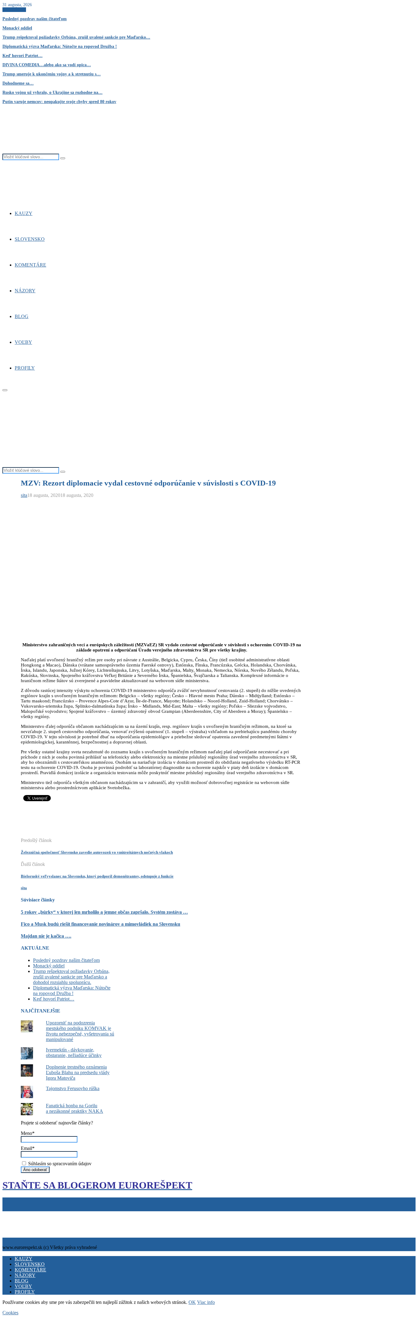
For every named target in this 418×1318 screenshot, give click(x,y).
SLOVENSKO (30, 239)
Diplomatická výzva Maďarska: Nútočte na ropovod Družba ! (59, 46)
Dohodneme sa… (18, 83)
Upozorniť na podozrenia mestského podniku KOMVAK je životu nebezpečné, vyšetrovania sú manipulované (80, 1031)
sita (24, 495)
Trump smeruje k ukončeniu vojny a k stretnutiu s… (51, 74)
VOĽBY (23, 342)
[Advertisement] (132, 822)
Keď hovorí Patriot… (22, 55)
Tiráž (8, 1213)
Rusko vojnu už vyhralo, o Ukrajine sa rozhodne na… (52, 92)
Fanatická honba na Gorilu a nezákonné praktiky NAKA (74, 1108)
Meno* (28, 1133)
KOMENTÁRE (30, 264)
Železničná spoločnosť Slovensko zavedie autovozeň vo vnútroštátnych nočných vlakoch (97, 852)
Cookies (32, 1213)
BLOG (21, 316)
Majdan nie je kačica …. (46, 936)
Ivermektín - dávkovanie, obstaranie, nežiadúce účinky (74, 1052)
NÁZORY (25, 290)
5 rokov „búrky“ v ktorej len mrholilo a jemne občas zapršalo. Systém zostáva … (104, 912)
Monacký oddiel (17, 28)
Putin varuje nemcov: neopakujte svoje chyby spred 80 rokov (59, 101)
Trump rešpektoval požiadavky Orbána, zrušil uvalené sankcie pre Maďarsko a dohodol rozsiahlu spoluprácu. (71, 977)
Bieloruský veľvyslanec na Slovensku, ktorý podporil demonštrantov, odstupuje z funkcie (97, 876)
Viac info (206, 1302)
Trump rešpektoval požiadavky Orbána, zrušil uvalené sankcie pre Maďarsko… (76, 37)
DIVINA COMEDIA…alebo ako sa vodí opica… (46, 65)
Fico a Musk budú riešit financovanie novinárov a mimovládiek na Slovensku (100, 924)
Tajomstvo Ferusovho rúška (72, 1088)
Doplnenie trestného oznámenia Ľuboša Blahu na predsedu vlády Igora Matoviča (78, 1072)
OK (192, 1302)
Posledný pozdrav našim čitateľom (34, 19)
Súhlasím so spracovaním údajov (59, 1163)
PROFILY (25, 368)
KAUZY (23, 213)
